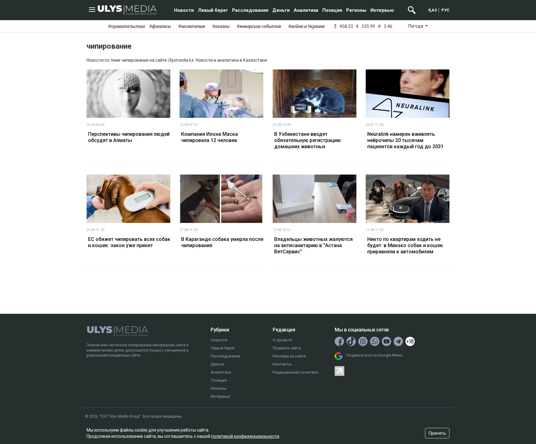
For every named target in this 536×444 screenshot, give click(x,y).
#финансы (160, 26)
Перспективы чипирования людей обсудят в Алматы (129, 137)
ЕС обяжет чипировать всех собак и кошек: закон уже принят (129, 242)
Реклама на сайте (289, 356)
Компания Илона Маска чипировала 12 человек (209, 137)
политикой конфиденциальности (245, 436)
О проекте (282, 340)
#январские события (259, 26)
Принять (437, 433)
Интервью (382, 10)
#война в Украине (306, 26)
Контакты (282, 364)
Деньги (281, 10)
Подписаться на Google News (374, 355)
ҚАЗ (432, 10)
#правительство (126, 26)
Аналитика (306, 10)
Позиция (332, 10)
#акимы (221, 26)
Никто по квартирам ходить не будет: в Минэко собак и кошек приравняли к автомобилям (405, 245)
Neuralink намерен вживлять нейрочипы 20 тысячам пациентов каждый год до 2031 (405, 140)
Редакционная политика (295, 372)
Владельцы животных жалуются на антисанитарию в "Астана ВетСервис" (313, 245)
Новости (184, 10)
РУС (445, 10)
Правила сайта (287, 348)
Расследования (250, 10)
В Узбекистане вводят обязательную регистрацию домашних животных (307, 140)
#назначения (191, 26)
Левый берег (213, 10)
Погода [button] (416, 26)
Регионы (356, 10)
